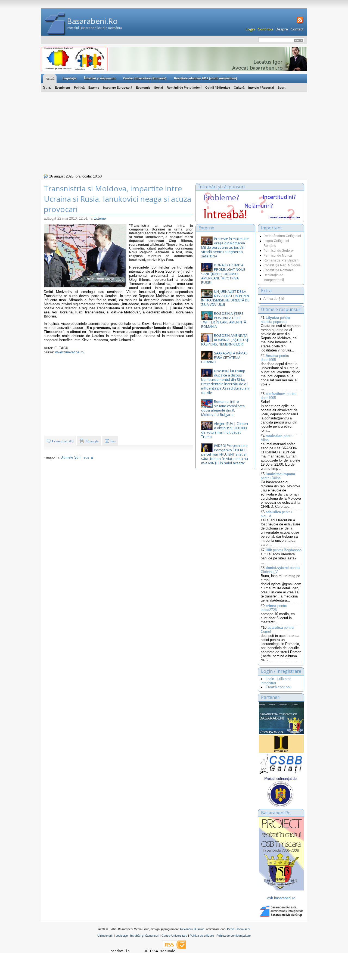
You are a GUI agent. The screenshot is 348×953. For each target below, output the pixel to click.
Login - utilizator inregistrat (276, 681)
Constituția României (278, 270)
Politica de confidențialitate (233, 935)
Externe (93, 87)
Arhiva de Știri (273, 299)
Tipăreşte (91, 440)
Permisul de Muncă (277, 255)
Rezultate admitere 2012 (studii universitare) (205, 78)
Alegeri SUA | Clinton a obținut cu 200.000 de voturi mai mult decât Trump (224, 430)
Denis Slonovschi (238, 929)
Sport (281, 87)
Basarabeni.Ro (92, 21)
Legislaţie (69, 78)
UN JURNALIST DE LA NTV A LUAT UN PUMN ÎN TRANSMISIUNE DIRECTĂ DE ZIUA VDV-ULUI (225, 298)
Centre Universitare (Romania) (144, 78)
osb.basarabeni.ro (281, 898)
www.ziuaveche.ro (69, 352)
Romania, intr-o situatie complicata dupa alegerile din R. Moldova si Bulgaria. (223, 408)
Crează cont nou (278, 687)
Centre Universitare (174, 935)
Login (250, 29)
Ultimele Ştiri (70, 457)
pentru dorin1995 (275, 358)
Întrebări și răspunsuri (144, 935)
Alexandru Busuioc (192, 929)
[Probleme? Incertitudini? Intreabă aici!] (250, 218)
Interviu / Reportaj (261, 87)
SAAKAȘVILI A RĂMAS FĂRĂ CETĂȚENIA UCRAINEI (224, 357)
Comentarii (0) (62, 440)
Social (158, 87)
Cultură (239, 87)
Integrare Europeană (117, 87)
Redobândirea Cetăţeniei (282, 236)
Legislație (122, 935)
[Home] (55, 24)
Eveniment (62, 87)
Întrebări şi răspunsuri (100, 78)
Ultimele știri (105, 935)
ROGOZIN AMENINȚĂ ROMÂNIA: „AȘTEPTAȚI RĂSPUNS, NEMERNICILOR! (225, 340)
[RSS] (299, 22)
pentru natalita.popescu (275, 320)
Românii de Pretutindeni (184, 87)
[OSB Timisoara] (281, 718)
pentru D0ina (278, 476)
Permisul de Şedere (278, 251)
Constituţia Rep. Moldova (282, 265)
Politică (79, 87)
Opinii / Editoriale (217, 87)
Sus (113, 440)
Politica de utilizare (202, 935)
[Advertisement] (174, 132)
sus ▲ (88, 457)
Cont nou (265, 29)
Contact (297, 29)
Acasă (49, 78)
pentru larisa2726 (274, 608)
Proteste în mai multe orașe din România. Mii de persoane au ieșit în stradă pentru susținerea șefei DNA (225, 247)
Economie (143, 87)
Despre (282, 29)
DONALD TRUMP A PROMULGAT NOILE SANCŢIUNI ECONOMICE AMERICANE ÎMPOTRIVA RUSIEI (223, 274)
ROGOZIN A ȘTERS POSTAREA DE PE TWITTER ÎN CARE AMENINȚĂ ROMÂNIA (223, 320)
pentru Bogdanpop (284, 550)
